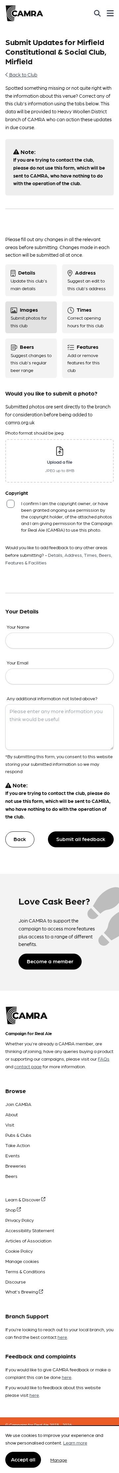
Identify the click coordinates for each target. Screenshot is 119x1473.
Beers (11, 1176)
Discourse (15, 1281)
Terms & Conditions (25, 1271)
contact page (28, 1066)
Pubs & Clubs (18, 1134)
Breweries (15, 1165)
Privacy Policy (19, 1220)
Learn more (75, 1442)
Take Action (17, 1145)
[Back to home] (24, 13)
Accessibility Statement (29, 1230)
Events (12, 1155)
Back (20, 839)
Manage (58, 1459)
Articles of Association (28, 1240)
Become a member (50, 961)
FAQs (103, 1058)
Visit (9, 1124)
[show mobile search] (97, 13)
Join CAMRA (18, 1104)
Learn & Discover (23, 1199)
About (11, 1114)
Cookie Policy (19, 1250)
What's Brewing (22, 1291)
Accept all (23, 1459)
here (62, 1337)
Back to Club (22, 75)
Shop (11, 1209)
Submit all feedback (80, 839)
